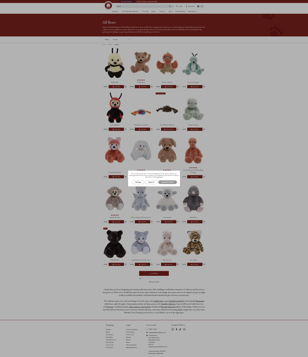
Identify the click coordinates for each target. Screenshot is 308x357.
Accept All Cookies (167, 182)
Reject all (151, 182)
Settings (138, 182)
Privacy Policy (159, 177)
